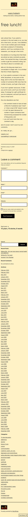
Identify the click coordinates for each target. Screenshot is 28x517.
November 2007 (5, 382)
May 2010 (3, 315)
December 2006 (5, 406)
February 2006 (5, 428)
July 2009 (3, 337)
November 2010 (5, 301)
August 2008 (4, 361)
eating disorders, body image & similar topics (13, 455)
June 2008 (4, 366)
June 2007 (4, 393)
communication (5, 448)
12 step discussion (6, 437)
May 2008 (4, 368)
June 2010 (4, 312)
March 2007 (4, 399)
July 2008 (3, 364)
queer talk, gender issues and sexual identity (13, 480)
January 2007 (5, 404)
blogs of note (4, 444)
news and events (5, 468)
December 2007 (5, 379)
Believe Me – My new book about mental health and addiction (14, 252)
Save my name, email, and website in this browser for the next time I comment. (13, 210)
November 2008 (5, 355)
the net (3, 491)
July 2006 (3, 417)
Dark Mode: (22, 515)
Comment (4, 168)
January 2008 (5, 377)
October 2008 (5, 357)
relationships (4, 482)
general (11, 150)
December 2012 (5, 279)
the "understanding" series (8, 486)
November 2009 (5, 328)
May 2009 (4, 341)
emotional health (5, 457)
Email (3, 192)
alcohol (3, 442)
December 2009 (5, 326)
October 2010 (5, 303)
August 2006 (4, 415)
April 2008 (4, 370)
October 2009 (5, 330)
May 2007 (3, 395)
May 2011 (3, 288)
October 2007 (5, 384)
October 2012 (5, 283)
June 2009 (4, 339)
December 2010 (5, 299)
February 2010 (5, 321)
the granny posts (5, 488)
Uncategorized (5, 495)
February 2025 (5, 270)
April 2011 (3, 290)
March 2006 (4, 426)
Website (3, 201)
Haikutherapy (14, 13)
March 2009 (4, 346)
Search (3, 241)
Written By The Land (6, 255)
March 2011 (4, 292)
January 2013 (4, 277)
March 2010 (4, 319)
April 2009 (4, 344)
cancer (3, 446)
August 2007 (4, 388)
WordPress (15, 511)
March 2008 (4, 373)
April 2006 (4, 424)
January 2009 (5, 350)
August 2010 (4, 308)
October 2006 (5, 411)
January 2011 (4, 297)
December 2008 (5, 353)
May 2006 (4, 422)
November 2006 (5, 408)
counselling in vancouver (8, 136)
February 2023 (5, 272)
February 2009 (5, 348)
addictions (4, 439)
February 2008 (5, 375)
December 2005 (5, 431)
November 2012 (5, 281)
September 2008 (5, 359)
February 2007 (5, 402)
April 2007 (4, 397)
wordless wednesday (7, 497)
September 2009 (5, 332)
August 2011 (4, 286)
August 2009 (4, 335)
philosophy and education (8, 473)
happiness (4, 464)
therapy (3, 493)
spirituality (4, 484)
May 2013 (3, 274)
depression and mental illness (9, 453)
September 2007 (5, 386)
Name (3, 184)
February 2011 (5, 294)
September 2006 (5, 413)
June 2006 (4, 420)
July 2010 (3, 310)
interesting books (6, 466)
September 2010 (5, 306)
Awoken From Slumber (7, 257)
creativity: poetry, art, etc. (8, 451)
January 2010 (4, 324)
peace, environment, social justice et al (11, 471)
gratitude (3, 462)
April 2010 (3, 317)
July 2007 (3, 390)
